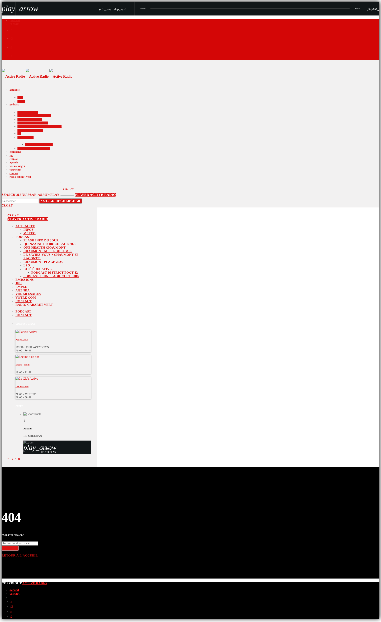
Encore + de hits (22, 365)
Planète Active (21, 340)
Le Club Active (21, 387)
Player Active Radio (95, 195)
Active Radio (34, 583)
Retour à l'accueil (20, 555)
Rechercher (60, 201)
